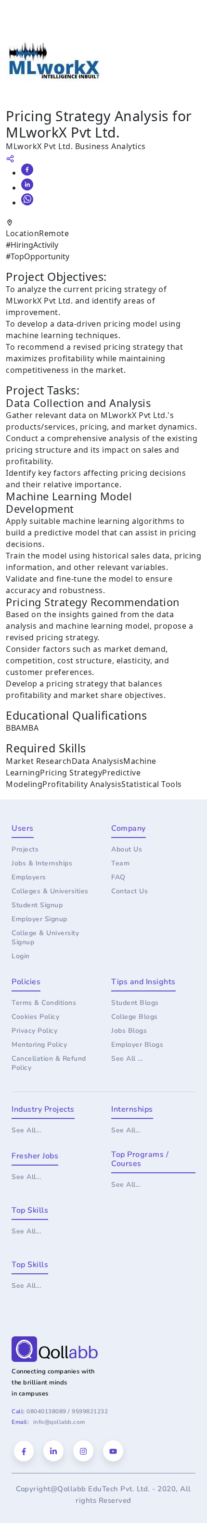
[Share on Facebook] (27, 170)
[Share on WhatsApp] (27, 199)
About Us (126, 849)
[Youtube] (113, 1450)
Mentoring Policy (39, 1044)
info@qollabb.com (59, 1422)
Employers (29, 877)
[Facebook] (24, 1451)
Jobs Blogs (129, 1030)
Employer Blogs (137, 1044)
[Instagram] (83, 1450)
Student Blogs (135, 1002)
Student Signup (37, 905)
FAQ (118, 877)
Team (120, 863)
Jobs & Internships (42, 863)
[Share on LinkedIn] (27, 184)
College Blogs (134, 1016)
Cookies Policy (35, 1016)
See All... (26, 1130)
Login (21, 956)
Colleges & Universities (50, 891)
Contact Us (129, 891)
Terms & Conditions (44, 1002)
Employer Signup (39, 919)
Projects (25, 849)
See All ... (127, 1058)
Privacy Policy (34, 1030)
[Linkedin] (53, 1450)
